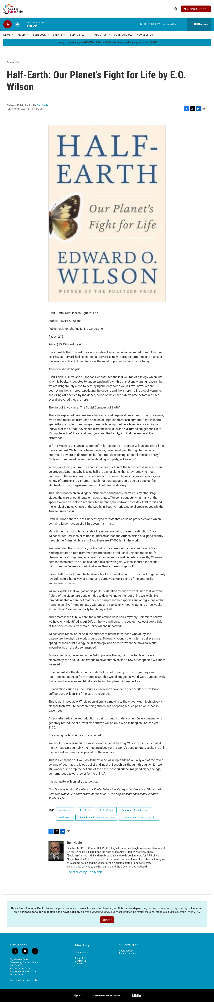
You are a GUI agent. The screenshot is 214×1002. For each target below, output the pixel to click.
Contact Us (80, 961)
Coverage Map (124, 34)
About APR (81, 958)
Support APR (78, 34)
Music (22, 34)
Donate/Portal (197, 9)
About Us (100, 34)
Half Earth (64, 817)
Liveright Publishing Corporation (96, 817)
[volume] (17, 24)
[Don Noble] (56, 851)
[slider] (22, 24)
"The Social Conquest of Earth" (139, 817)
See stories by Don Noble (85, 872)
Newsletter (145, 34)
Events (58, 34)
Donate (107, 920)
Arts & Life (13, 62)
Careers (79, 963)
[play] (7, 24)
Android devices (127, 953)
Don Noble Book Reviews (135, 810)
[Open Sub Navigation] (13, 34)
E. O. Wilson (106, 810)
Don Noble (42, 105)
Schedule (39, 34)
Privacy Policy (82, 945)
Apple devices (126, 950)
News (7, 34)
